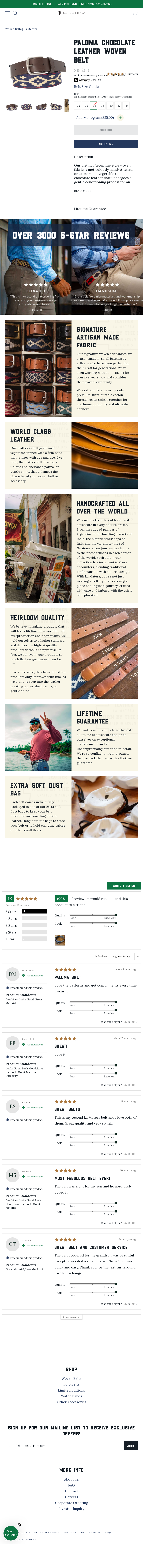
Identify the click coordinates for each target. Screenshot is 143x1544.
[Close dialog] (135, 726)
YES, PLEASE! (37, 770)
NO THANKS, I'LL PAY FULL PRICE (37, 781)
